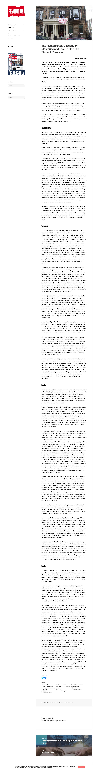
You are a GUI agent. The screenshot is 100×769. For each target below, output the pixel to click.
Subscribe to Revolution (14, 35)
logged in (51, 720)
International (11, 27)
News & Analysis (12, 24)
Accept (81, 767)
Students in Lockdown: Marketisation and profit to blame (63, 686)
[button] (16, 12)
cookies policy (71, 766)
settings (50, 767)
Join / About (11, 33)
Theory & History (12, 30)
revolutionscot (54, 702)
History (62, 702)
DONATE (10, 38)
